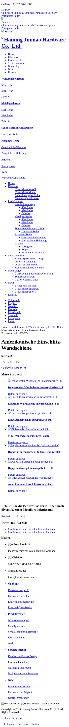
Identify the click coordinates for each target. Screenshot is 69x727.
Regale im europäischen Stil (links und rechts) (34, 452)
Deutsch (7, 9)
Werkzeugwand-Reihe (13, 177)
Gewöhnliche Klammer (13, 147)
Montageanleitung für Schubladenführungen (32, 529)
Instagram (7, 724)
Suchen (8, 31)
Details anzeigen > (18, 394)
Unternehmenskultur (25, 192)
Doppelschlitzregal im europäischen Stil (30, 468)
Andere (5, 159)
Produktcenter (15, 60)
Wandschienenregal (12, 78)
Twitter (34, 724)
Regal (4, 172)
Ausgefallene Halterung (13, 153)
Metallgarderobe (10, 103)
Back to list (20, 367)
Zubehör (5, 96)
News (11, 69)
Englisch (18, 12)
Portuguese (7, 15)
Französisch (40, 12)
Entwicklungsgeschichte (27, 195)
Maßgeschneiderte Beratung (29, 267)
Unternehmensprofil (25, 189)
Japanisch (28, 12)
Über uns (13, 57)
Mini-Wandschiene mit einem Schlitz (28, 435)
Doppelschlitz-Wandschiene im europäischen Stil (35, 387)
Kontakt (12, 72)
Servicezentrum (16, 63)
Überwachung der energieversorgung (34, 273)
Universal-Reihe (10, 134)
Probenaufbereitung (25, 261)
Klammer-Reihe (10, 140)
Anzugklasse (8, 166)
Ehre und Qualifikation (27, 198)
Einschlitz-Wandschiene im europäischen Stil (33, 403)
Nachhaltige (14, 66)
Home (11, 54)
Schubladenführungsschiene (17, 127)
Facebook (21, 724)
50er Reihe (7, 85)
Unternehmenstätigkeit (27, 288)
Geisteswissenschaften (26, 279)
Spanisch (52, 12)
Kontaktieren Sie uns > (13, 516)
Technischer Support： (14, 718)
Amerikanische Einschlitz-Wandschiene (30, 484)
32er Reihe (7, 90)
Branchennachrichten (26, 285)
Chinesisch (7, 12)
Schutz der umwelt (24, 276)
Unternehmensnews (25, 291)
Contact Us (7, 367)
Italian (17, 15)
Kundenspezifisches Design (29, 258)
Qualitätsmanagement (26, 264)
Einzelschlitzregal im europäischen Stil (29, 419)
